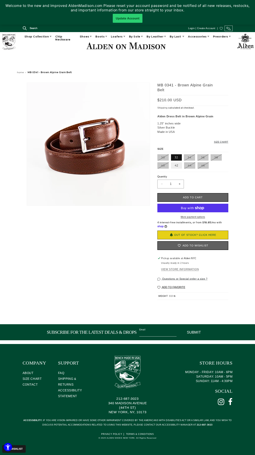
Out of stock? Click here (195, 234)
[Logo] (8, 42)
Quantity (162, 176)
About (28, 373)
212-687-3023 (127, 399)
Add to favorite (173, 287)
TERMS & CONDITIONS (140, 434)
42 (176, 165)
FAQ (61, 373)
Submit (194, 332)
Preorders (220, 36)
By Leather (155, 36)
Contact (30, 384)
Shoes (84, 36)
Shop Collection (36, 36)
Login (191, 28)
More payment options (193, 217)
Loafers (117, 36)
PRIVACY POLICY (111, 434)
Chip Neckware (63, 38)
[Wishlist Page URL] (221, 28)
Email (142, 329)
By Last (176, 36)
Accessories (197, 36)
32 (176, 157)
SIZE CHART (32, 378)
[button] (27, 29)
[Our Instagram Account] (221, 402)
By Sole (134, 36)
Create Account (206, 28)
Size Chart (221, 142)
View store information (180, 269)
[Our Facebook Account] (230, 402)
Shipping (162, 108)
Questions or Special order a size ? (184, 278)
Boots (100, 36)
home (20, 72)
